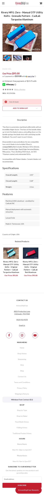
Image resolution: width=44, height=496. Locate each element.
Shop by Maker (22, 416)
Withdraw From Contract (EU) (22, 400)
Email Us (22, 325)
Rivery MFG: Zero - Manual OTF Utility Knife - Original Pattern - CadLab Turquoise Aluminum (11, 267)
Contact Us (22, 377)
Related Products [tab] (22, 241)
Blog (22, 371)
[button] (22, 76)
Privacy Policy (22, 388)
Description (22, 120)
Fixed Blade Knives (22, 422)
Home (22, 348)
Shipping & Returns (22, 394)
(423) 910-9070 (22, 320)
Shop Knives (22, 353)
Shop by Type (22, 410)
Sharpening (22, 359)
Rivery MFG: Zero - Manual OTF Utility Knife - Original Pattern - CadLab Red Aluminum (31, 267)
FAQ (22, 365)
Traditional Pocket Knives (22, 433)
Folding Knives (22, 428)
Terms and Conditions (22, 382)
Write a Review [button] (19, 89)
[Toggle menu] (3, 3)
